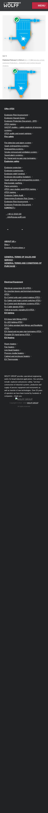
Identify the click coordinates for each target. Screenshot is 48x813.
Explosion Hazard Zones (14, 118)
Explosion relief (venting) (14, 174)
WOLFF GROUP (32, 403)
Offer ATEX (9, 109)
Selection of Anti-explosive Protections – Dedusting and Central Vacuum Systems (24, 63)
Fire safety (9, 136)
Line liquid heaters (11, 350)
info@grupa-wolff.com (16, 217)
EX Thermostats (11, 359)
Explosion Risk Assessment (16, 115)
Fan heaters (9, 347)
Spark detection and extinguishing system (22, 180)
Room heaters (10, 344)
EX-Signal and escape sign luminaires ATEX (23, 331)
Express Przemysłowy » (14, 247)
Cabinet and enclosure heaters (17, 356)
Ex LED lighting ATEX (13, 322)
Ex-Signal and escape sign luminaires (20, 158)
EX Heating (9, 338)
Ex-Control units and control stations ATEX (22, 297)
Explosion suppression (14, 170)
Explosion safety (11, 161)
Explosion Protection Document (17, 205)
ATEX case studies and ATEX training (20, 189)
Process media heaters (14, 353)
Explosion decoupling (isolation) (17, 177)
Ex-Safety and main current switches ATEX (22, 300)
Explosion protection (12, 167)
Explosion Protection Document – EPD (20, 121)
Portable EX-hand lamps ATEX (17, 334)
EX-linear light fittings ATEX (15, 319)
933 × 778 (27, 60)
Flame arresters (11, 186)
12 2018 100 (14, 214)
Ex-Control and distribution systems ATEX (22, 303)
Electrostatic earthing (13, 183)
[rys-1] (24, 33)
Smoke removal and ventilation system (20, 152)
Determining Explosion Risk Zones (19, 198)
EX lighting (9, 313)
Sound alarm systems (13, 155)
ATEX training (10, 124)
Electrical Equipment (13, 282)
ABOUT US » (10, 241)
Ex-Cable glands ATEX (14, 307)
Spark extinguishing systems (16, 146)
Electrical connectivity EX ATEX (17, 288)
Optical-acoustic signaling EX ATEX (19, 310)
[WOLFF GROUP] (24, 399)
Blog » (7, 244)
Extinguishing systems (14, 149)
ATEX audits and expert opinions (17, 133)
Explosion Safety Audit (14, 195)
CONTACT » (9, 208)
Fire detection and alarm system (17, 143)
